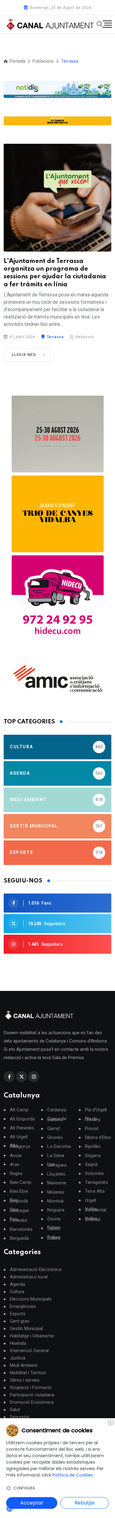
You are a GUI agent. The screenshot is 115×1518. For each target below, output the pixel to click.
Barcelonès (21, 1229)
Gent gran (19, 1321)
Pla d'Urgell (96, 1109)
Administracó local (29, 1277)
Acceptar (32, 1502)
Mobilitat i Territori (28, 1372)
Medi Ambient (23, 1365)
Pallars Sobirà (54, 1238)
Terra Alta (95, 1191)
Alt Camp (19, 1109)
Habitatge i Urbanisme (32, 1336)
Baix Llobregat (19, 1210)
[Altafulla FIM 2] (58, 513)
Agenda (17, 1284)
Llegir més (24, 355)
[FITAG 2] (58, 434)
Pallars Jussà (54, 1228)
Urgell (90, 1200)
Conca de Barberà (57, 1119)
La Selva (55, 1155)
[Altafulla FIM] (57, 120)
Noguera (55, 1210)
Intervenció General (29, 1350)
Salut (15, 1409)
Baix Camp (20, 1182)
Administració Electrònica (35, 1269)
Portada (17, 61)
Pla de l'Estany (92, 1119)
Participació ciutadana (32, 1395)
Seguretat (19, 1417)
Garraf (53, 1128)
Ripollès (93, 1146)
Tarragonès (96, 1182)
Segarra (93, 1155)
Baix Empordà (19, 1201)
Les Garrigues (57, 1165)
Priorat (91, 1128)
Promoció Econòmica (32, 1402)
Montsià (55, 1201)
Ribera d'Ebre (98, 1137)
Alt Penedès (22, 1128)
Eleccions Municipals (31, 1299)
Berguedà (19, 1238)
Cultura (17, 1291)
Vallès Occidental (95, 1210)
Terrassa (55, 337)
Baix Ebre (19, 1191)
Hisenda (18, 1343)
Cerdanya (56, 1109)
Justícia (17, 1358)
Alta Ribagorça (20, 1146)
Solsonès (94, 1173)
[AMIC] (58, 678)
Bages (16, 1173)
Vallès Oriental (92, 1219)
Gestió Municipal (26, 1328)
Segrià (91, 1164)
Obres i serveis (25, 1380)
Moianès (55, 1192)
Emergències (23, 1306)
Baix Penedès (18, 1220)
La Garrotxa (59, 1146)
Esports (17, 1314)
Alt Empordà (22, 1119)
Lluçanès (56, 1174)
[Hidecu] (58, 601)
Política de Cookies (72, 1475)
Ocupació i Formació (31, 1387)
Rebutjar (85, 1502)
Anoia (15, 1155)
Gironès (55, 1137)
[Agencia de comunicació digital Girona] (57, 89)
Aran (14, 1164)
